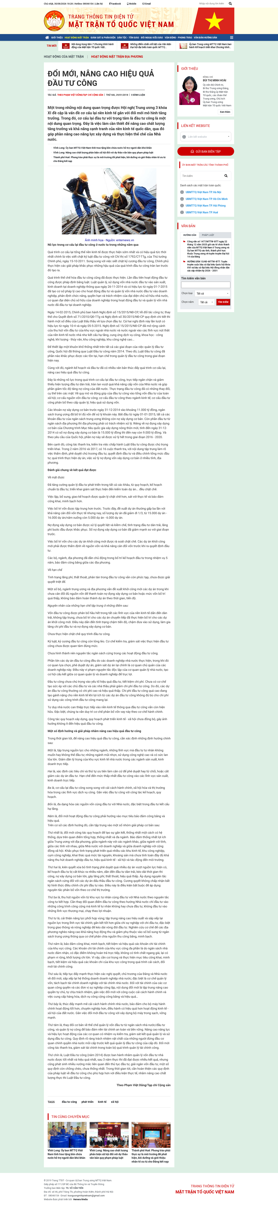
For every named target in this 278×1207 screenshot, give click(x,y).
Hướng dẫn (189, 235)
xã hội (115, 1101)
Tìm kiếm (223, 302)
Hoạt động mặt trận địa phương (117, 56)
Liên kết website (195, 126)
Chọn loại (187, 293)
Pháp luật (208, 235)
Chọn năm (188, 301)
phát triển (87, 1101)
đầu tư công (69, 1101)
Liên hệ (99, 3)
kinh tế (102, 1101)
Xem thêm (225, 112)
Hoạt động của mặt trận (64, 56)
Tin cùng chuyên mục (70, 1117)
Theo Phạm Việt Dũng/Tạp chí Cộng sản (80, 95)
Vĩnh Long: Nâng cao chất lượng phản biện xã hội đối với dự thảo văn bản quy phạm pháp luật (109, 1154)
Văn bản (188, 226)
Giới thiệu (189, 69)
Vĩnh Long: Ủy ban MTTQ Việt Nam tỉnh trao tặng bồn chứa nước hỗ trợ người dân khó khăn (66, 1154)
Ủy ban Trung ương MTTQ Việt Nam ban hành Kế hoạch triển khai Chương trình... (210, 46)
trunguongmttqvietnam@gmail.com (86, 1195)
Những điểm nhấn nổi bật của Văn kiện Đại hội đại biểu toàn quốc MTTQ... (150, 46)
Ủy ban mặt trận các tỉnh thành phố (205, 164)
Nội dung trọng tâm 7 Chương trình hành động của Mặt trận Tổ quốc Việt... (92, 46)
